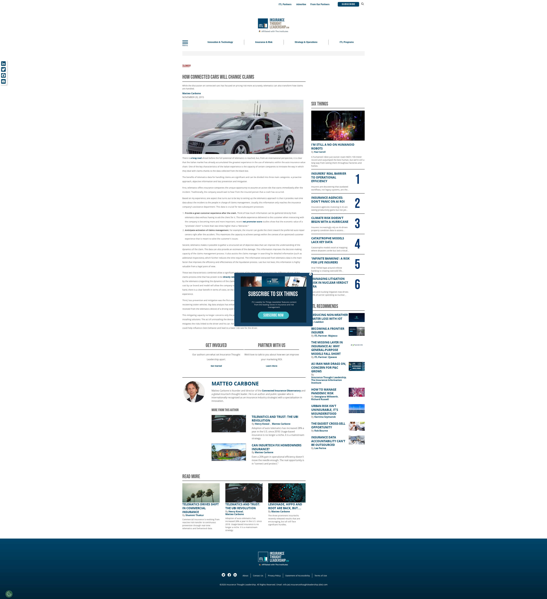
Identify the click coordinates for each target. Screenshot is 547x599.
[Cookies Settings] (9, 594)
